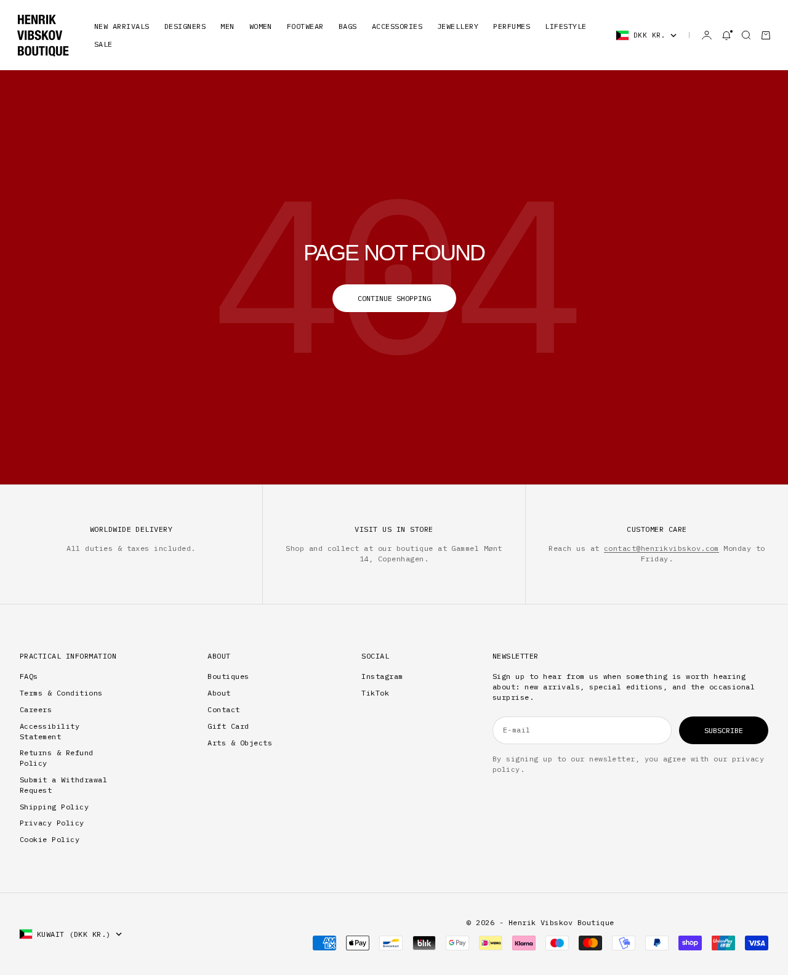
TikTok (375, 692)
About (218, 692)
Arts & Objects (239, 742)
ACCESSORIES (397, 26)
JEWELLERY (457, 26)
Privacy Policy (52, 822)
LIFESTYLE (565, 26)
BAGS (348, 26)
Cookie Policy (49, 839)
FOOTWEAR (305, 26)
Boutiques (228, 676)
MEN (227, 26)
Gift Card (228, 726)
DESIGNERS (185, 26)
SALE (103, 44)
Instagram (382, 676)
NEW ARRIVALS (122, 26)
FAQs (29, 676)
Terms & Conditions (61, 692)
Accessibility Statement (49, 731)
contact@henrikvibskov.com (661, 548)
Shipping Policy (54, 806)
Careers (36, 709)
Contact (223, 709)
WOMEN (260, 26)
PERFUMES (511, 26)
